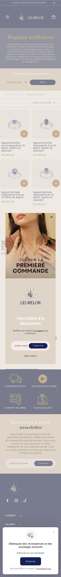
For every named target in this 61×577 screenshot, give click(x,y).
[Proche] (51, 217)
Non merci (30, 356)
